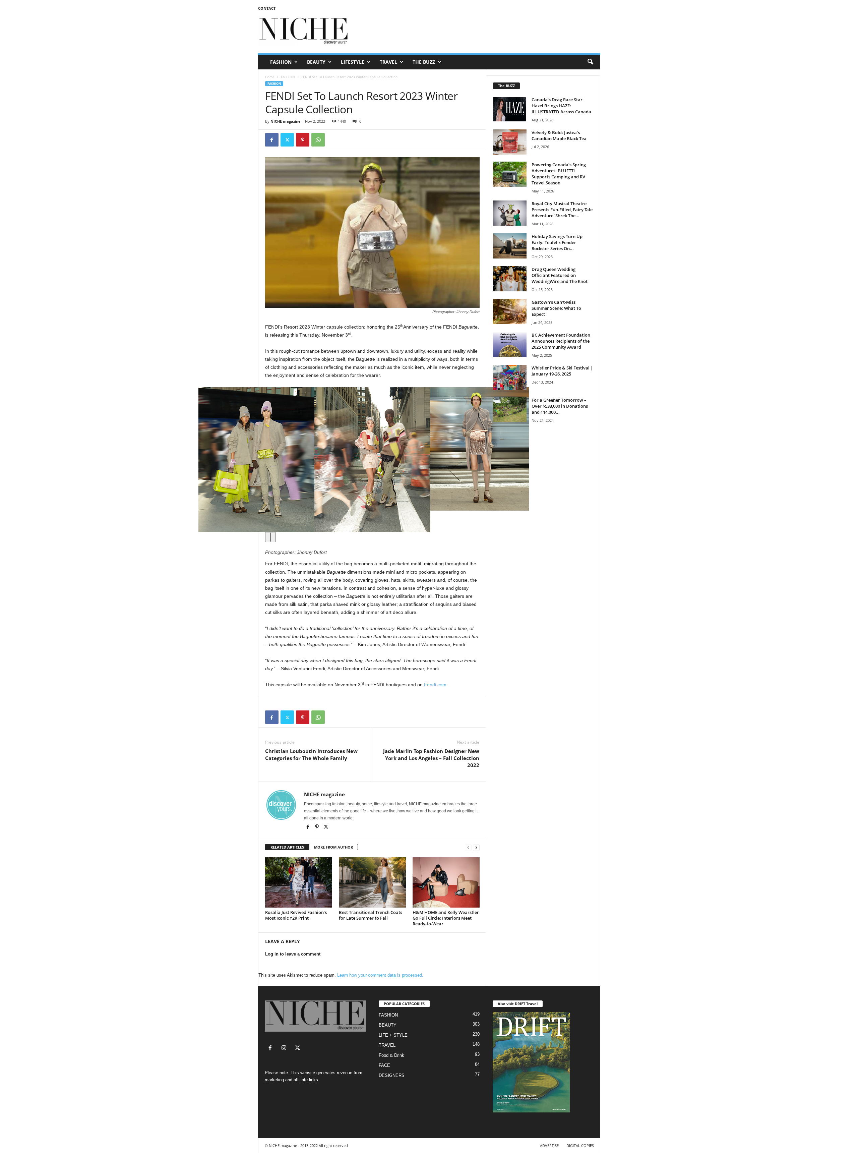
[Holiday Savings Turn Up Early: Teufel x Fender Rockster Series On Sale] (510, 245)
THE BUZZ (424, 62)
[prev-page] (468, 847)
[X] (326, 827)
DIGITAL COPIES (580, 1145)
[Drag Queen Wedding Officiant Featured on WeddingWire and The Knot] (510, 278)
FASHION (281, 62)
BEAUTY (316, 62)
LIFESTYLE (352, 62)
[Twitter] (287, 140)
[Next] (273, 537)
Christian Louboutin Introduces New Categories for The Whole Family (311, 754)
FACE (384, 1065)
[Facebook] (272, 140)
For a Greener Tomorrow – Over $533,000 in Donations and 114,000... (560, 406)
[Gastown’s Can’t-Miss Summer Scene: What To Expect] (510, 311)
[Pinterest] (302, 140)
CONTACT (266, 8)
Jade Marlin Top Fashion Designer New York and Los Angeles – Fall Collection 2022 (431, 758)
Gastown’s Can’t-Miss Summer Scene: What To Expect (556, 308)
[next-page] (476, 847)
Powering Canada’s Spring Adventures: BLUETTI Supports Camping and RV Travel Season (559, 174)
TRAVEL (388, 62)
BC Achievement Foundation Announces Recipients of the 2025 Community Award (561, 341)
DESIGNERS (392, 1075)
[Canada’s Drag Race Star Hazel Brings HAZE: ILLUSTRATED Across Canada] (510, 109)
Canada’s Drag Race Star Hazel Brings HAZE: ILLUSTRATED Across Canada (561, 106)
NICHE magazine (285, 121)
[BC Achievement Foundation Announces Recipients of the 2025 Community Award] (510, 344)
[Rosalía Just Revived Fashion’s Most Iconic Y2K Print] (298, 882)
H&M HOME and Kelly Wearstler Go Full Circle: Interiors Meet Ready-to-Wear (446, 918)
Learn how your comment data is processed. (380, 975)
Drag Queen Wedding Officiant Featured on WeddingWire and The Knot (560, 275)
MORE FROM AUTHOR (333, 847)
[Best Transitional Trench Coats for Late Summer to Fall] (372, 882)
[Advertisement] (478, 31)
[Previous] (267, 537)
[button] (590, 62)
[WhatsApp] (318, 140)
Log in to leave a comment (292, 954)
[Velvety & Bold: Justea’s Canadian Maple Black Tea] (510, 142)
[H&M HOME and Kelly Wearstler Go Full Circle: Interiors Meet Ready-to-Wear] (446, 882)
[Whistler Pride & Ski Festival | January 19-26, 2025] (510, 377)
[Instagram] (285, 1048)
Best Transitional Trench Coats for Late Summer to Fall (370, 915)
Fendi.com (435, 684)
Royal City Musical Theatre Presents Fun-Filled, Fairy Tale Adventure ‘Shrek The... (562, 209)
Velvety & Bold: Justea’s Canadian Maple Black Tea (559, 135)
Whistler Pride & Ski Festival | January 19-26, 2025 (562, 371)
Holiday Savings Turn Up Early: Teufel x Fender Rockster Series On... (557, 242)
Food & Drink (391, 1055)
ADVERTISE (549, 1145)
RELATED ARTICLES (287, 847)
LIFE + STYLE (393, 1035)
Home (269, 76)
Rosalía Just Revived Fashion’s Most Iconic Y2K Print (296, 915)
